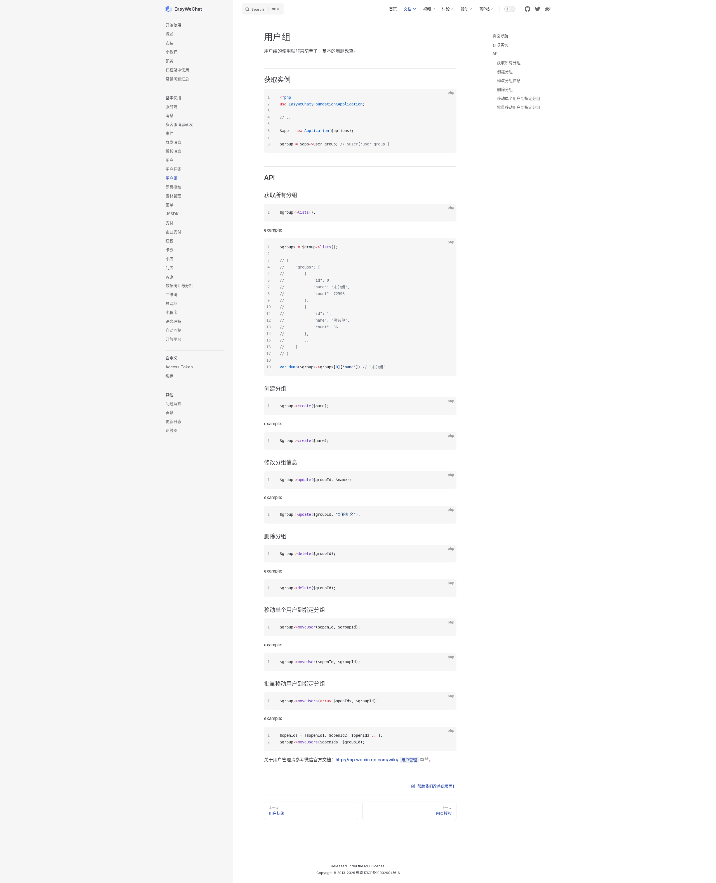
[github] (527, 9)
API (495, 53)
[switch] (509, 9)
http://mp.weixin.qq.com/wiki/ (367, 759)
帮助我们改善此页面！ (436, 786)
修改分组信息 (508, 80)
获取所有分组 (508, 62)
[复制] (447, 97)
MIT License (374, 866)
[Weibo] (548, 9)
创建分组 (505, 71)
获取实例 (500, 44)
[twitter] (538, 9)
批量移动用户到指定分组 (518, 107)
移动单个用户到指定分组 (518, 98)
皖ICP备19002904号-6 (382, 873)
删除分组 (505, 89)
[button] (195, 25)
